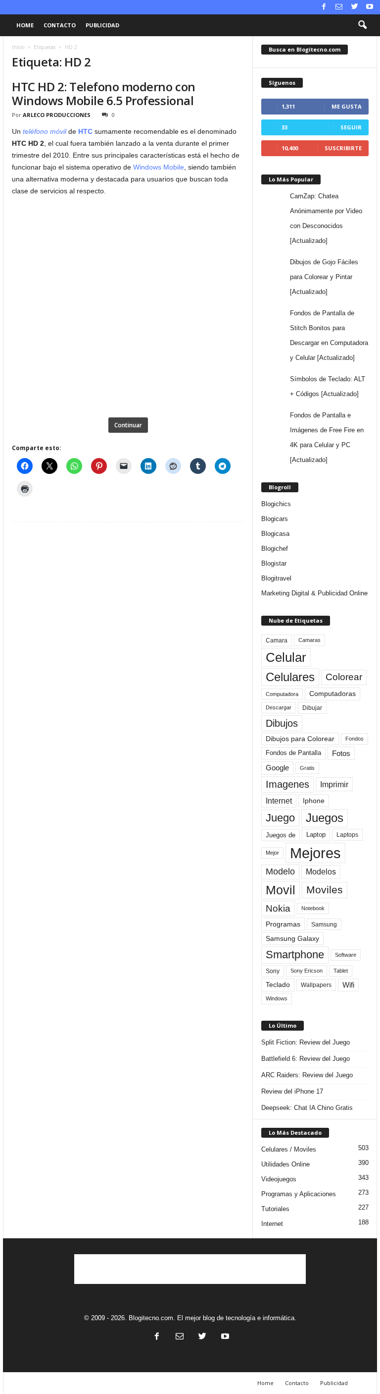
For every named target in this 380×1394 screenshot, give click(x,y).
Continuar (128, 425)
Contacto (60, 25)
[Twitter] (354, 7)
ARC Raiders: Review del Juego (307, 1075)
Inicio (18, 47)
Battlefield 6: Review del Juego (305, 1058)
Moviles (324, 890)
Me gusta (347, 106)
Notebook (313, 908)
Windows (276, 998)
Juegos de (280, 835)
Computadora (282, 694)
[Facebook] (324, 7)
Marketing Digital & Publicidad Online (314, 593)
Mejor (272, 853)
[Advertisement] (190, 1269)
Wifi (348, 985)
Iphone (314, 801)
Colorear (344, 677)
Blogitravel (276, 578)
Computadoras (332, 693)
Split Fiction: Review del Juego (305, 1042)
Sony (273, 971)
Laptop (316, 834)
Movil (280, 890)
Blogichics (276, 504)
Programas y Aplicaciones (298, 1194)
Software (345, 955)
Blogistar (273, 563)
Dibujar (312, 707)
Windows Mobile (158, 167)
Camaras (309, 640)
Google (277, 768)
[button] (362, 25)
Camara (276, 640)
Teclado (278, 984)
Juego (280, 818)
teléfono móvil (44, 131)
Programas (283, 924)
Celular (286, 657)
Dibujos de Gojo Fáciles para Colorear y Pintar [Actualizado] (324, 276)
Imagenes (287, 784)
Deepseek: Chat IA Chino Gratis (307, 1107)
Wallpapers (316, 985)
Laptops (347, 834)
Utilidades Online (285, 1164)
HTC (85, 131)
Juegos (324, 817)
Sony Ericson (306, 971)
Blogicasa (275, 533)
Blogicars (274, 519)
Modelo (280, 871)
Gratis (307, 768)
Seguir (351, 127)
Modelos (321, 872)
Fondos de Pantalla (293, 752)
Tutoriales (275, 1209)
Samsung (324, 924)
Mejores (315, 853)
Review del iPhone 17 (292, 1091)
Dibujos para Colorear (300, 739)
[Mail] (339, 7)
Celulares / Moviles (288, 1149)
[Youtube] (370, 7)
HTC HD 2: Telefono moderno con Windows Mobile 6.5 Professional (103, 93)
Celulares (290, 677)
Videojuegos (278, 1179)
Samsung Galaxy (292, 938)
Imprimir (334, 784)
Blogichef (274, 548)
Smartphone (295, 954)
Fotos (341, 753)
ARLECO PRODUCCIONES (57, 114)
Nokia (278, 908)
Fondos (354, 739)
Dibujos (282, 723)
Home (25, 25)
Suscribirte (343, 148)
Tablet (340, 971)
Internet (279, 801)
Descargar (278, 707)
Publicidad (102, 25)
